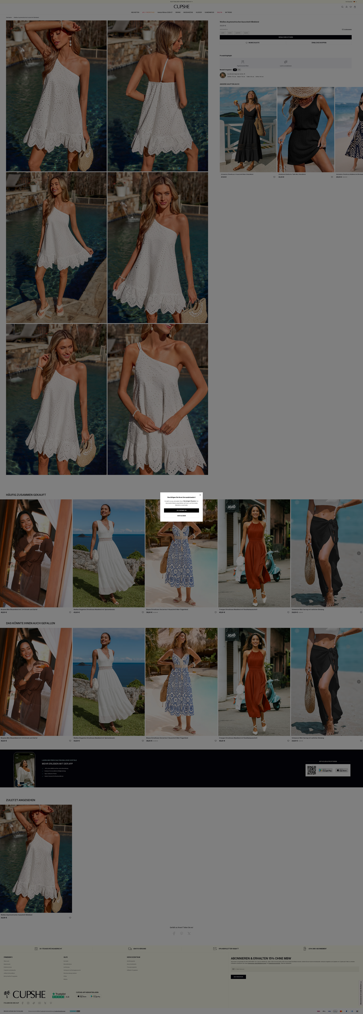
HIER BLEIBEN (181, 516)
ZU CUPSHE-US (181, 510)
